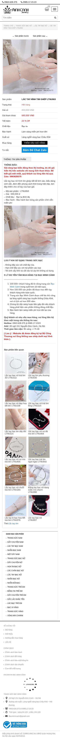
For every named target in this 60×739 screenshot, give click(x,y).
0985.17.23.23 (29, 2)
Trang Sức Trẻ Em (16, 587)
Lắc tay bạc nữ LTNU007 (35, 519)
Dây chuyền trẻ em (16, 595)
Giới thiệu (9, 634)
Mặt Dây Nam (13, 554)
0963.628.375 (10, 2)
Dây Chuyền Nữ (14, 562)
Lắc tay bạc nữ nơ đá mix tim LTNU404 (38, 432)
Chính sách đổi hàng (13, 656)
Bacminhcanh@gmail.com (19, 716)
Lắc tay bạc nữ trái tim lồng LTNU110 (38, 404)
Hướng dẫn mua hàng (14, 638)
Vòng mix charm (15, 616)
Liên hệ (8, 642)
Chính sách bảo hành (13, 652)
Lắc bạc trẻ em (14, 603)
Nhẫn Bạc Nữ (13, 579)
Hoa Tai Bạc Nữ (14, 567)
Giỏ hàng (8, 630)
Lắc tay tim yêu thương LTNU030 (38, 376)
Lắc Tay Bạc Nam (15, 546)
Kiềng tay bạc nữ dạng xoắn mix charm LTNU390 (38, 489)
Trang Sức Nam (14, 538)
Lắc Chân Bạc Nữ (15, 571)
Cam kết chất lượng (13, 669)
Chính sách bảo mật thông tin (16, 660)
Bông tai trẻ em (14, 591)
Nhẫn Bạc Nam (14, 550)
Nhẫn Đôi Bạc (13, 583)
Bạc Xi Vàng (12, 607)
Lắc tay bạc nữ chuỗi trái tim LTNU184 (14, 488)
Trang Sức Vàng (15, 611)
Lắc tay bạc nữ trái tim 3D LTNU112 (15, 376)
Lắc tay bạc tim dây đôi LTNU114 (15, 432)
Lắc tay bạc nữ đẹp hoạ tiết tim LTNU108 (16, 404)
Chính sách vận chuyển (14, 664)
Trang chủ (8, 26)
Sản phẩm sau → (40, 36)
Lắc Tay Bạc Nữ (40, 26)
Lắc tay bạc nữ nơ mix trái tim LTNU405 (15, 460)
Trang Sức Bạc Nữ (24, 26)
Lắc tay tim (13, 523)
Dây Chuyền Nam (15, 542)
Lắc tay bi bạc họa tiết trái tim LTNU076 (15, 519)
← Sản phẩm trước (20, 36)
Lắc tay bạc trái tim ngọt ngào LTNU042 (37, 460)
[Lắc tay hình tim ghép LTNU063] (30, 66)
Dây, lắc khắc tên (15, 599)
